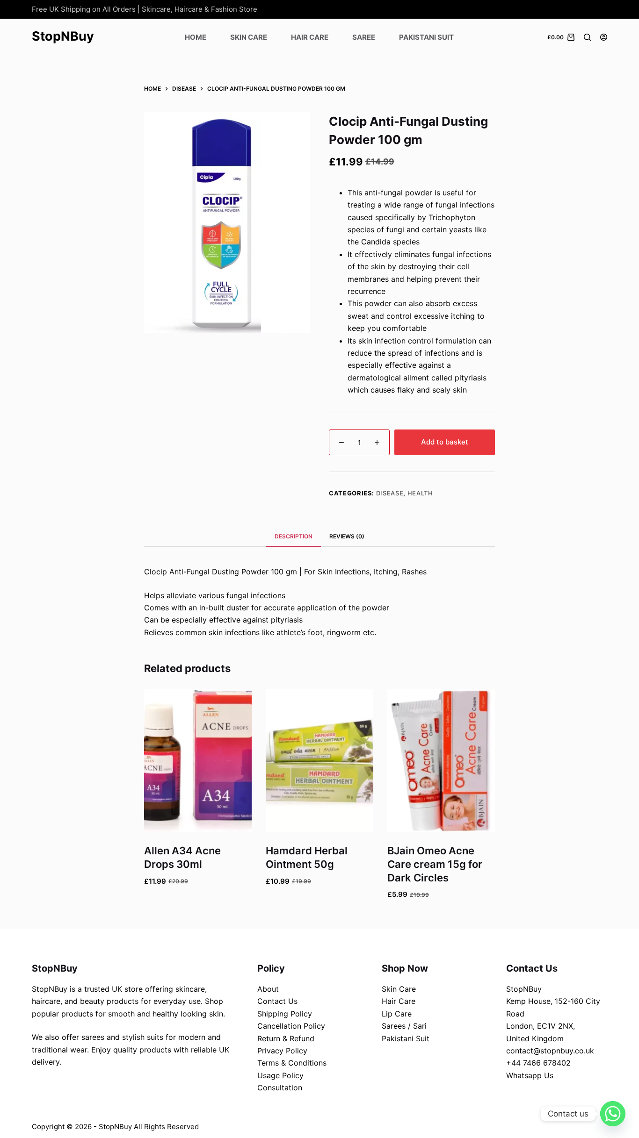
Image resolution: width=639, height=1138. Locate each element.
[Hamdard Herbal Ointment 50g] (319, 761)
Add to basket (444, 441)
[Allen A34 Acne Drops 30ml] (198, 761)
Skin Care (248, 37)
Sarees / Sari (404, 1026)
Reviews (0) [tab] (346, 536)
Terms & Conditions (292, 1062)
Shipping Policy (284, 1013)
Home (195, 37)
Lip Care (397, 1013)
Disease (390, 493)
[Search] (587, 37)
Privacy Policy (282, 1050)
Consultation (279, 1087)
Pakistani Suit (426, 37)
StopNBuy (63, 36)
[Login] (603, 37)
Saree (363, 37)
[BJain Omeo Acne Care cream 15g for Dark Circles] (441, 761)
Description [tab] (293, 536)
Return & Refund (285, 1038)
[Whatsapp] (612, 1113)
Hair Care (309, 37)
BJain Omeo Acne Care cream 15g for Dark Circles (434, 864)
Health (420, 493)
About (268, 989)
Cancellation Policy (291, 1026)
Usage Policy (280, 1075)
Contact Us (277, 1001)
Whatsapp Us (529, 1075)
